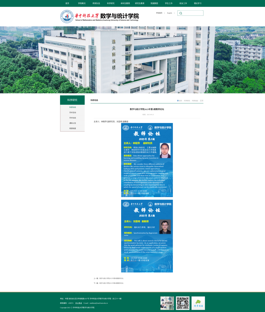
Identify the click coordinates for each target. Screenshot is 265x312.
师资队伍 (96, 3)
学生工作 (168, 3)
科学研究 (110, 3)
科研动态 (72, 107)
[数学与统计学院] (100, 10)
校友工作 (183, 3)
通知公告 (72, 123)
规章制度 (72, 128)
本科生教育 (125, 3)
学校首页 (159, 13)
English (169, 13)
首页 (67, 3)
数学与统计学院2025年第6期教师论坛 (111, 278)
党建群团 (154, 3)
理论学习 (197, 3)
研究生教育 (139, 3)
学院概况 (82, 3)
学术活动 (72, 112)
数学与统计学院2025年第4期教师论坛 (111, 283)
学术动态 (72, 118)
